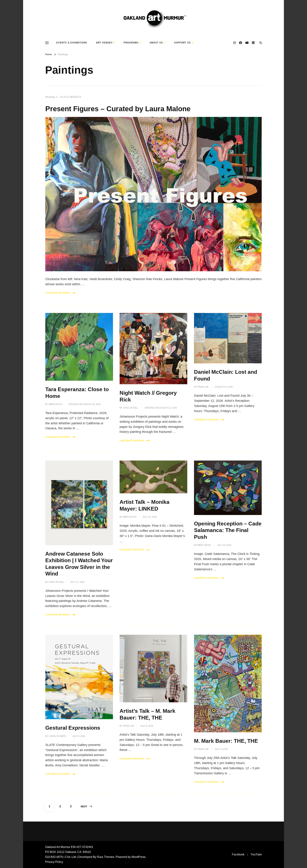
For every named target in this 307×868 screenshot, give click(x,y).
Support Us (182, 42)
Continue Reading (57, 293)
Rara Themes (105, 856)
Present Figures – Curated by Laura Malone (117, 109)
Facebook (238, 854)
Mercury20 (55, 404)
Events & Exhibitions (71, 42)
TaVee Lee (203, 387)
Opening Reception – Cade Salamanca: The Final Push (228, 530)
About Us (156, 42)
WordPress (138, 856)
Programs (131, 42)
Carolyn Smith (57, 736)
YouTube (256, 854)
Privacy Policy (54, 861)
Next (84, 806)
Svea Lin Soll (130, 408)
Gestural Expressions (72, 728)
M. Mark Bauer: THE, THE (226, 741)
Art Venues (104, 42)
